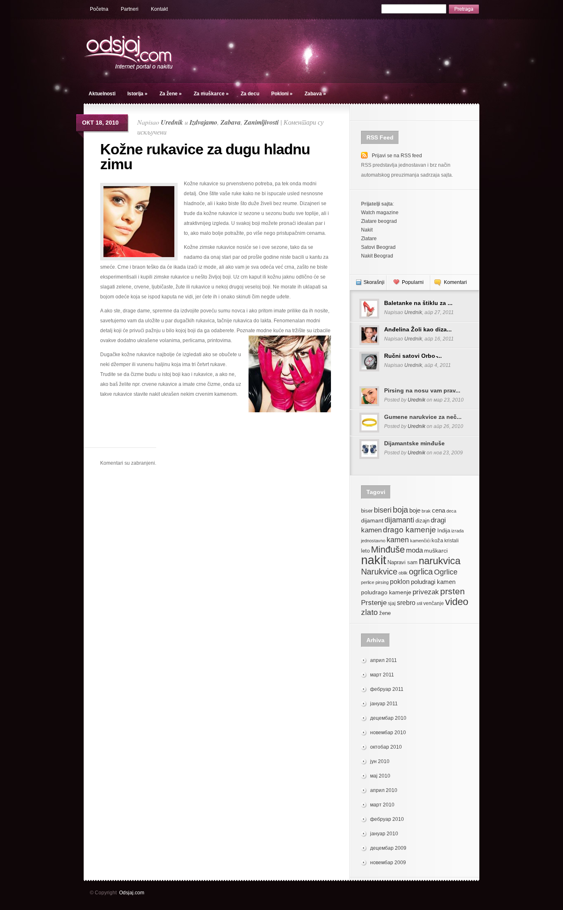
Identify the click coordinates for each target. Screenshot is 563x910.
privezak (426, 592)
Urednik (172, 122)
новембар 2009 (388, 862)
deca (451, 510)
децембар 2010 (388, 718)
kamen (398, 539)
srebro (406, 602)
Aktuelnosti (102, 94)
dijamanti (399, 519)
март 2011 (382, 675)
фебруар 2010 (387, 819)
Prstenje (374, 602)
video (456, 601)
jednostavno (373, 540)
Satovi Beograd (378, 247)
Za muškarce (211, 94)
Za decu (250, 94)
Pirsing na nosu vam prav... (422, 390)
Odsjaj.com (131, 893)
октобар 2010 (386, 747)
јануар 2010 (384, 834)
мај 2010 (380, 776)
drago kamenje (409, 529)
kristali (451, 541)
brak (426, 510)
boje (414, 510)
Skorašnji (374, 282)
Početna (99, 9)
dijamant (372, 520)
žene (385, 613)
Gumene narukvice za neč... (423, 417)
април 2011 (383, 660)
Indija (443, 530)
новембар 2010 (388, 732)
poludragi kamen (433, 581)
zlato (369, 612)
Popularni (413, 282)
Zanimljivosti (261, 122)
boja (400, 509)
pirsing (382, 582)
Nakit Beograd (377, 256)
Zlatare (369, 238)
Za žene (171, 94)
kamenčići (420, 540)
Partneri (129, 9)
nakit (373, 560)
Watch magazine (380, 212)
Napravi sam (402, 562)
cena (438, 510)
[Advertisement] (216, 435)
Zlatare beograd (379, 221)
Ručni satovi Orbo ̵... (413, 355)
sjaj (392, 603)
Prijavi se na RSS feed (397, 155)
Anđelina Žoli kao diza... (418, 329)
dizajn (422, 521)
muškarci (436, 550)
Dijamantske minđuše (414, 443)
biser (367, 511)
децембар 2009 (388, 848)
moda (414, 550)
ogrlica (421, 571)
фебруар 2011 (386, 689)
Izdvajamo (203, 122)
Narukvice (379, 571)
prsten (452, 591)
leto (365, 551)
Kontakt (159, 9)
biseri (383, 510)
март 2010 (382, 805)
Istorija (137, 94)
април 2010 (383, 790)
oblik (403, 572)
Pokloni (282, 94)
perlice (367, 582)
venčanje (433, 603)
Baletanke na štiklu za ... (418, 303)
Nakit (367, 230)
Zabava (315, 94)
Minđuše (388, 549)
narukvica (439, 560)
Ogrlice (445, 571)
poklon (400, 581)
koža (437, 541)
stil (419, 603)
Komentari (455, 282)
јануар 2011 (384, 704)
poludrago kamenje (386, 592)
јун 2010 (379, 761)
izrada (457, 530)
